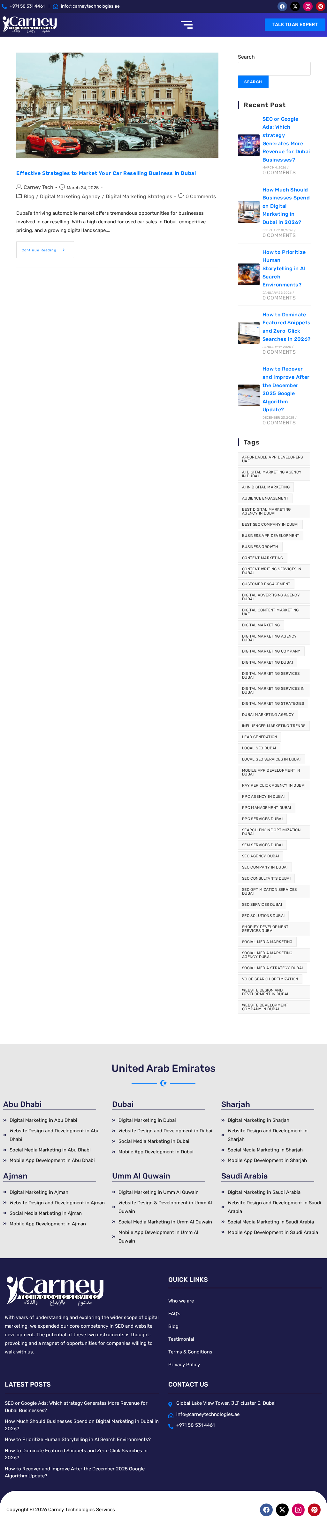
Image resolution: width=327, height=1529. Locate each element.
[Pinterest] (320, 6)
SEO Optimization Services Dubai (269, 891)
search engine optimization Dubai (271, 832)
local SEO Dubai (259, 748)
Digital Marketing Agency (70, 196)
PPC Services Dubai (262, 819)
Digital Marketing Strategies (139, 196)
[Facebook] (282, 6)
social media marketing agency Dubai (267, 955)
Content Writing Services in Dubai (271, 571)
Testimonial (181, 1339)
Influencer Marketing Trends (274, 726)
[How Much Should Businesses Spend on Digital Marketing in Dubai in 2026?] (249, 212)
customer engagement (266, 584)
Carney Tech (38, 187)
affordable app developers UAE (272, 459)
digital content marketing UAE (270, 612)
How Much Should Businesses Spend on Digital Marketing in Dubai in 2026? (286, 206)
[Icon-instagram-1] (308, 6)
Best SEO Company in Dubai (270, 524)
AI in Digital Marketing (266, 487)
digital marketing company (271, 651)
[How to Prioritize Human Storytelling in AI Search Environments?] (249, 274)
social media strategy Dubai (272, 968)
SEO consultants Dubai (266, 878)
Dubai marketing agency (268, 714)
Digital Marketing (261, 625)
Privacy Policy (184, 1364)
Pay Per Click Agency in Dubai (274, 785)
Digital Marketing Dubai (267, 662)
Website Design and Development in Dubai (265, 992)
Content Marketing (262, 558)
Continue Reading (48, 246)
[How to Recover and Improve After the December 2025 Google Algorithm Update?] (249, 395)
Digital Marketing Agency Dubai (269, 638)
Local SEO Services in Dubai (271, 759)
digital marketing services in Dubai (273, 690)
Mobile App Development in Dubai (271, 772)
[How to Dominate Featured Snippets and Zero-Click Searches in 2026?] (249, 333)
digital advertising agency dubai (271, 597)
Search (246, 57)
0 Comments (201, 196)
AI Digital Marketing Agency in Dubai (272, 474)
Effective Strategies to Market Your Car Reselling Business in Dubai (106, 173)
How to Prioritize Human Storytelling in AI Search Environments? (284, 268)
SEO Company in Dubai (265, 867)
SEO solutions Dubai (263, 915)
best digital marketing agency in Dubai (266, 511)
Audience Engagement (265, 498)
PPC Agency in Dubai (263, 796)
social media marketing (267, 942)
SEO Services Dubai (262, 904)
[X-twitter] (295, 6)
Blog (29, 196)
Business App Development (271, 535)
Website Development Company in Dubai (265, 1007)
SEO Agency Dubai (260, 856)
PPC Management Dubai (266, 807)
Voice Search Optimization (270, 979)
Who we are (181, 1301)
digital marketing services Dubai (271, 675)
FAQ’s (174, 1313)
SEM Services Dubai (262, 845)
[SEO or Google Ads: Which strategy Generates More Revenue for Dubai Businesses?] (249, 145)
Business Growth (260, 547)
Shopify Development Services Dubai (265, 929)
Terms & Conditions (190, 1352)
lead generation (259, 737)
